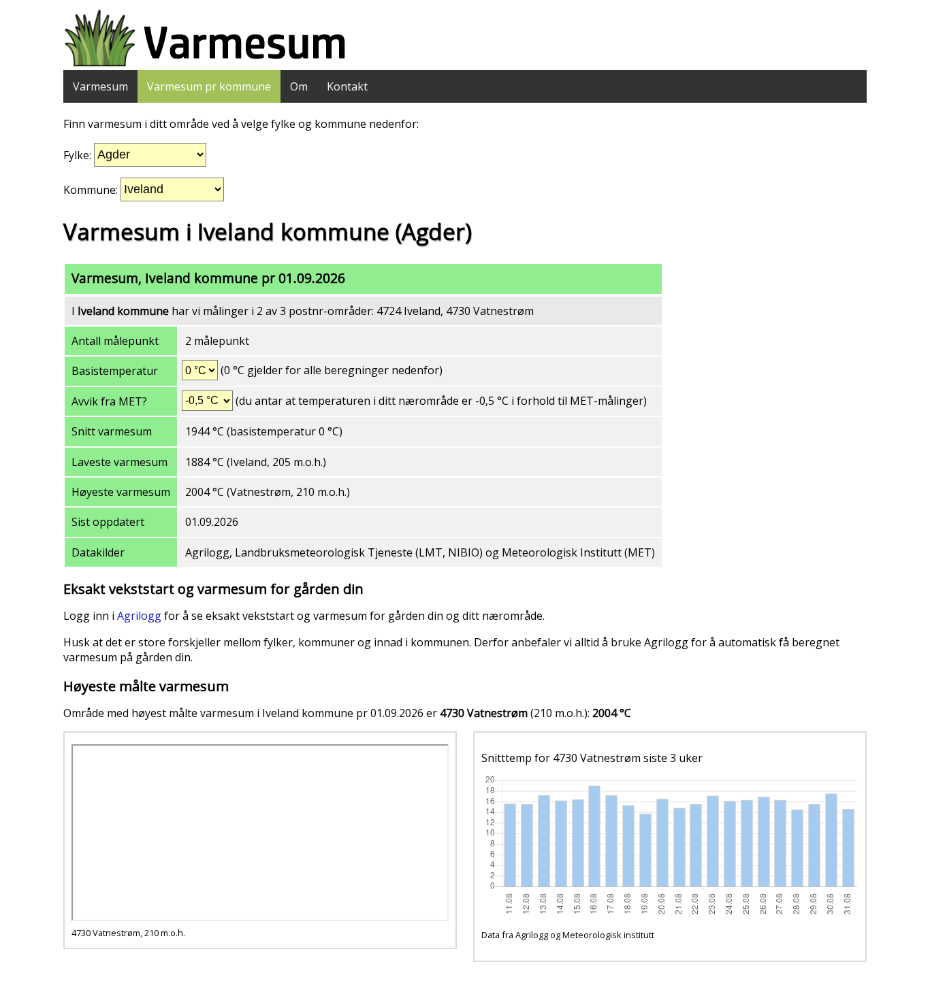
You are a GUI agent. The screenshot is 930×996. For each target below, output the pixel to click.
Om (299, 86)
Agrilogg (139, 615)
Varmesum (100, 86)
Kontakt (347, 86)
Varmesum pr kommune (209, 86)
